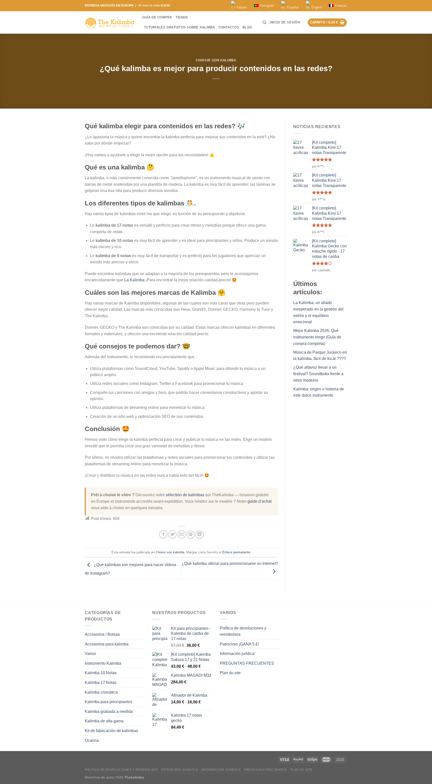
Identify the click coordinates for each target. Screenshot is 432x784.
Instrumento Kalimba (103, 663)
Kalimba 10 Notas (100, 673)
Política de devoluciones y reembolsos (243, 631)
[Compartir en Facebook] (163, 534)
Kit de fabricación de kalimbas (111, 731)
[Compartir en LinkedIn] (200, 534)
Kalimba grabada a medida (109, 711)
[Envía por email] (182, 534)
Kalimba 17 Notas (100, 682)
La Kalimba (135, 280)
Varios (90, 653)
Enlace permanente (236, 552)
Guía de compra (157, 17)
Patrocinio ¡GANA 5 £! (239, 644)
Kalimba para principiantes (108, 702)
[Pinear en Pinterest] (190, 534)
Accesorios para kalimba (106, 644)
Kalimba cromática (101, 692)
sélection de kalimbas (185, 495)
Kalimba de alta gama (104, 721)
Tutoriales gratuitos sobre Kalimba (179, 27)
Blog (247, 27)
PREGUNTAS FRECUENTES (247, 663)
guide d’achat (260, 501)
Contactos (228, 27)
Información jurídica (237, 653)
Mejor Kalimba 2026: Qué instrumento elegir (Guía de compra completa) (317, 336)
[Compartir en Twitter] (172, 534)
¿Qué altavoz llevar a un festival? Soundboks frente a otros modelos (318, 373)
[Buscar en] (264, 22)
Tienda (182, 17)
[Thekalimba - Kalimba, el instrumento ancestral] (110, 22)
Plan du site (230, 673)
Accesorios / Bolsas (102, 634)
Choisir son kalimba (216, 60)
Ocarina (92, 740)
